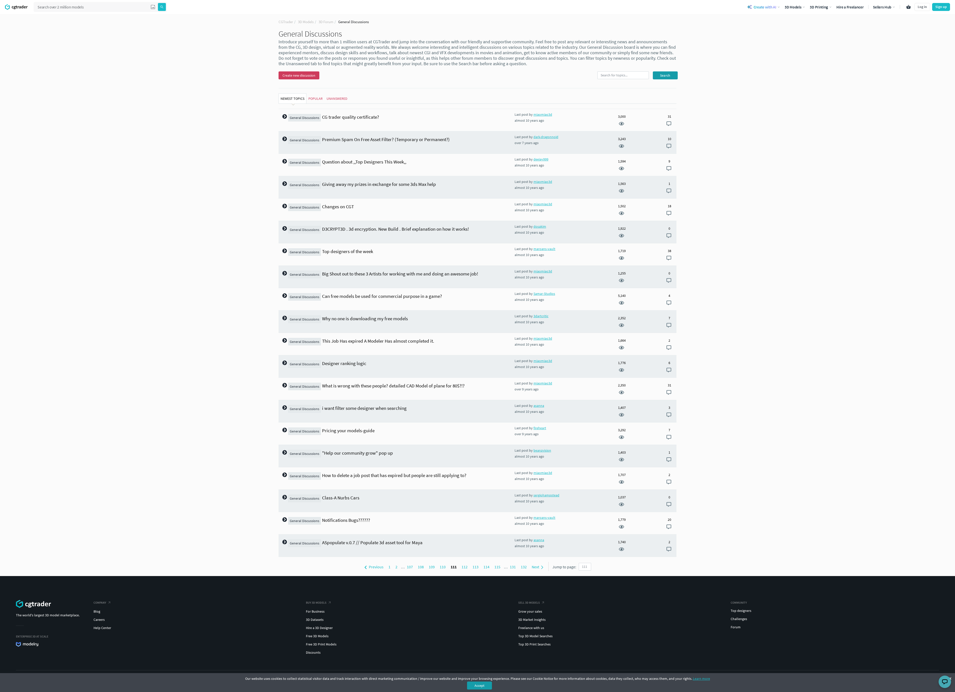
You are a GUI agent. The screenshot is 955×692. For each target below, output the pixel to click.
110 (443, 566)
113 (475, 566)
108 (421, 566)
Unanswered (337, 98)
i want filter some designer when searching (364, 408)
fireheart (539, 428)
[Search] (162, 7)
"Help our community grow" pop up (357, 453)
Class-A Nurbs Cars (340, 498)
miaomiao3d (542, 114)
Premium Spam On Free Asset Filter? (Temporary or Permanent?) (386, 139)
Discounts (313, 652)
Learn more (701, 678)
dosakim (539, 226)
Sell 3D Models (529, 602)
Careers (99, 619)
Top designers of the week (347, 251)
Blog (97, 611)
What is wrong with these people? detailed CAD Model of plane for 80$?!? (393, 386)
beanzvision (542, 450)
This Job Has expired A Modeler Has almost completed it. (378, 341)
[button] (153, 7)
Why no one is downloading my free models (365, 318)
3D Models (306, 21)
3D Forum (326, 21)
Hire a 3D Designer (319, 628)
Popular (315, 98)
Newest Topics (292, 98)
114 (486, 566)
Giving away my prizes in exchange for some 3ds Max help (379, 184)
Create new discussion (299, 75)
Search (665, 75)
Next (536, 566)
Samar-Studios (544, 293)
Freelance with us (531, 628)
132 (524, 566)
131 (513, 566)
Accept (479, 685)
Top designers (741, 610)
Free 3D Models (317, 636)
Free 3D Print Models (321, 644)
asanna (538, 405)
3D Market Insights (532, 619)
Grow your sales (530, 611)
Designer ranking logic (344, 363)
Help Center (102, 628)
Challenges (739, 619)
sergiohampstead (546, 495)
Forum (736, 627)
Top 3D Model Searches (535, 636)
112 (465, 566)
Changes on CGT (338, 207)
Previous (375, 566)
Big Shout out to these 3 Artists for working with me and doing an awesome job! (400, 274)
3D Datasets (315, 619)
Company (100, 602)
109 (432, 566)
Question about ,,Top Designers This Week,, (364, 162)
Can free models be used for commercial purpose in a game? (382, 296)
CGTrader (286, 21)
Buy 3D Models (316, 602)
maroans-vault (544, 249)
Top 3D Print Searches (534, 644)
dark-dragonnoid (545, 137)
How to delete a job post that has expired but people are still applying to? (394, 475)
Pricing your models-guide (348, 430)
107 (410, 566)
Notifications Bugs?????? (346, 520)
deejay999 (540, 159)
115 (497, 566)
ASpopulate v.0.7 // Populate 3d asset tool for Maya (372, 542)
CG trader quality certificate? (350, 117)
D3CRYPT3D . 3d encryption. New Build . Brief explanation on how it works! (395, 229)
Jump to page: (564, 566)
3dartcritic (540, 316)
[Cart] (908, 7)
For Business (315, 611)
